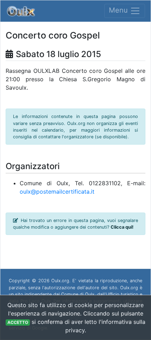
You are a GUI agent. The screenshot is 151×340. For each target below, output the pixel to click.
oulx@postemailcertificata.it (57, 191)
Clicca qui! (122, 227)
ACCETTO (17, 322)
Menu (119, 10)
